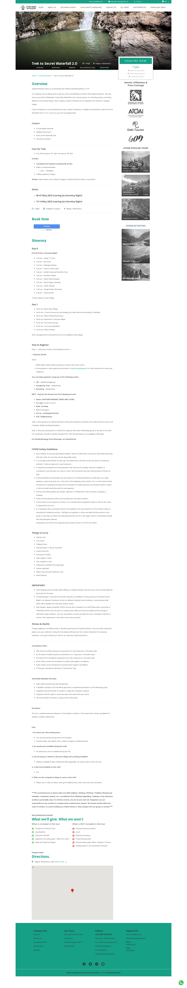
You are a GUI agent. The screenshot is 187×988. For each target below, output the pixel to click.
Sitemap (36, 950)
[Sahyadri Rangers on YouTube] (103, 964)
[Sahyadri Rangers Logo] (28, 7)
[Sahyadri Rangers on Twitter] (90, 964)
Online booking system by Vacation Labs (82, 972)
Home (41, 7)
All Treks (125, 7)
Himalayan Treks (158, 7)
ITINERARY (72, 68)
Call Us (138, 1)
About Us (52, 7)
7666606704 (130, 944)
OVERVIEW (39, 68)
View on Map (59, 861)
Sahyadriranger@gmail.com (80, 368)
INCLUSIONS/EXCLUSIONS (88, 68)
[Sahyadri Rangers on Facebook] (84, 964)
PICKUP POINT (104, 68)
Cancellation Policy (40, 942)
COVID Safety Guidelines (91, 7)
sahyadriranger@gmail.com (119, 1)
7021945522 (130, 950)
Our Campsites (139, 7)
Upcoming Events (68, 7)
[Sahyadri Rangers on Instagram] (96, 964)
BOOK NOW (56, 68)
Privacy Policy (38, 946)
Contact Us (111, 7)
